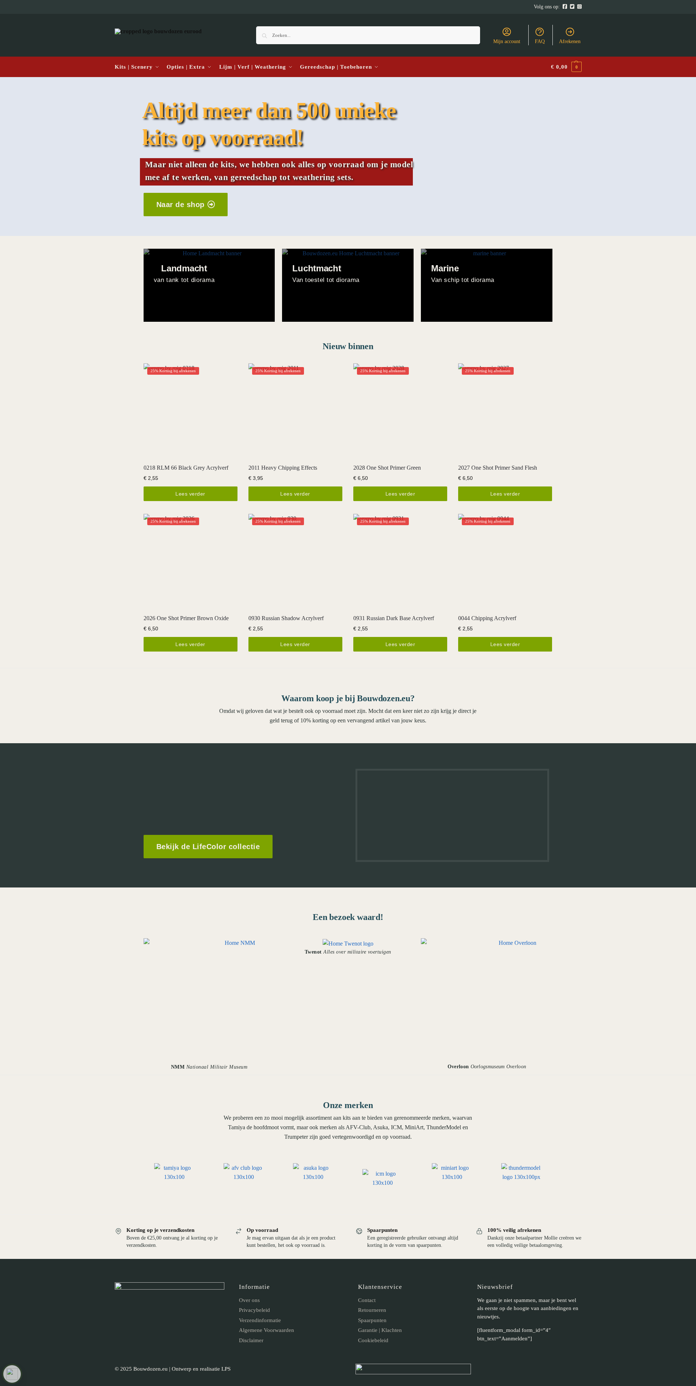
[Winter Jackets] (486, 285)
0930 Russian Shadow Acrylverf (286, 618)
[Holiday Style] (348, 285)
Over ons (249, 1300)
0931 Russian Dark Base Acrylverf (393, 618)
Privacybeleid (254, 1310)
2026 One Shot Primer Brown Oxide (186, 618)
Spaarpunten (372, 1320)
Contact (367, 1300)
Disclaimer (251, 1340)
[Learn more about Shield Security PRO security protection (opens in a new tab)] (12, 1374)
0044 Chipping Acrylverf (487, 618)
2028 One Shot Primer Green (387, 468)
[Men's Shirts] (209, 285)
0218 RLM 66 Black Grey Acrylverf (186, 468)
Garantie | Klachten (380, 1330)
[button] (566, 67)
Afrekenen (570, 41)
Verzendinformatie (260, 1320)
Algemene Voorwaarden (266, 1330)
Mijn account (506, 41)
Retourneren (372, 1310)
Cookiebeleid (373, 1340)
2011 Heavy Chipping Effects (282, 468)
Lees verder (190, 494)
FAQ (540, 41)
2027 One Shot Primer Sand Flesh (497, 468)
